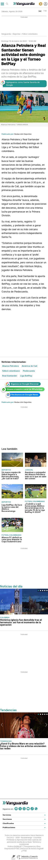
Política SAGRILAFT (15, 846)
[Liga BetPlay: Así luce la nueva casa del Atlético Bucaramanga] (12, 491)
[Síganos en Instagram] (24, 808)
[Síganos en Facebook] (16, 808)
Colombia (4, 617)
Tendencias (6, 741)
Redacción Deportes (22, 134)
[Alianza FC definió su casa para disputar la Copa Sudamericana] (12, 525)
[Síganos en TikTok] (32, 808)
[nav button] (2, 4)
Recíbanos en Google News (24, 394)
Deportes (6, 470)
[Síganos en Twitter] (20, 808)
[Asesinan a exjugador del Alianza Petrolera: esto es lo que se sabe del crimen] (35, 460)
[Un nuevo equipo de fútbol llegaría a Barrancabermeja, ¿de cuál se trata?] (12, 460)
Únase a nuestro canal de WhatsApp (25, 389)
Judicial (29, 470)
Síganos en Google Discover (25, 384)
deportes (16, 34)
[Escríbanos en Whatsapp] (36, 808)
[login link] (45, 4)
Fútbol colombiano (30, 34)
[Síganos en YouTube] (28, 808)
